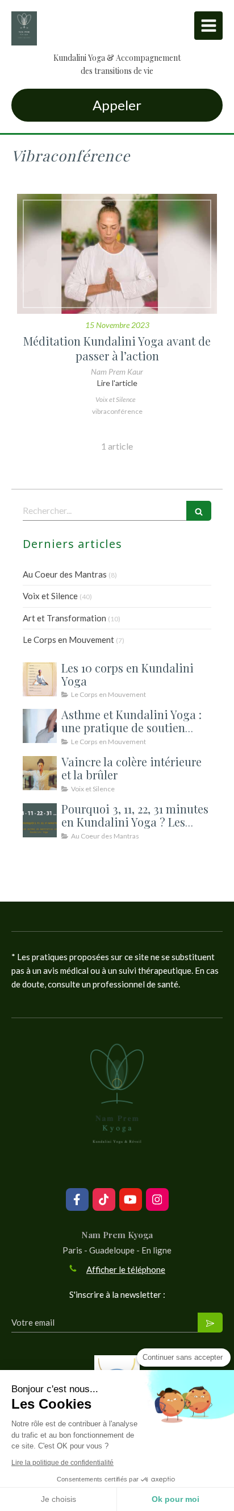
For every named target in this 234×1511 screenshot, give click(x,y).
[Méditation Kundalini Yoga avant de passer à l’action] (117, 254)
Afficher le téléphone (125, 1269)
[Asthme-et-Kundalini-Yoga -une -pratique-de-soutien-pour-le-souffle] (40, 726)
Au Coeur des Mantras (65, 574)
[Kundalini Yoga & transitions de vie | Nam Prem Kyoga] (24, 28)
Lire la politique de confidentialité (62, 1463)
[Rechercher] (198, 511)
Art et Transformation (64, 618)
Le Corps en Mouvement (68, 639)
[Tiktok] (104, 1199)
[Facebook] (77, 1199)
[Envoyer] (210, 1322)
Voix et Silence (50, 596)
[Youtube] (130, 1199)
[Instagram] (157, 1199)
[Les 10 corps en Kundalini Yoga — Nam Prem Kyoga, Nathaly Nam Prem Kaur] (40, 679)
